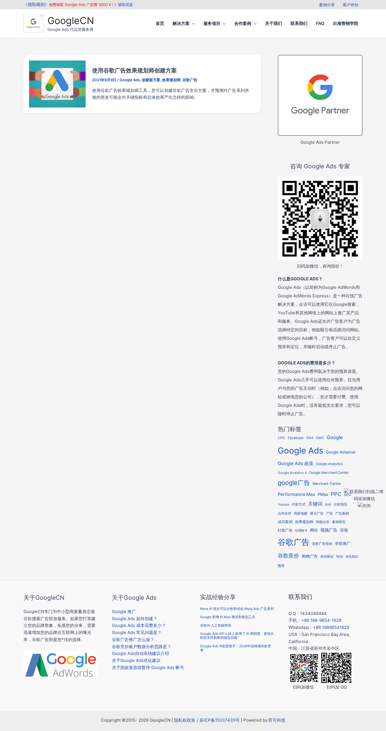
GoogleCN (70, 20)
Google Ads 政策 (295, 463)
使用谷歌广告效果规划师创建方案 (134, 70)
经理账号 (301, 530)
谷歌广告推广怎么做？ (133, 639)
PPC (336, 494)
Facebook (296, 438)
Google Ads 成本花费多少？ (139, 625)
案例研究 (339, 522)
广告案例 (342, 513)
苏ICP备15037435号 (219, 720)
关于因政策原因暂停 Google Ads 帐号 (148, 667)
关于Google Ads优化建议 (136, 660)
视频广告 (328, 530)
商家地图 (300, 513)
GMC (320, 438)
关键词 (315, 504)
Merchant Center (327, 483)
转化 (339, 556)
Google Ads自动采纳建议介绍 (140, 653)
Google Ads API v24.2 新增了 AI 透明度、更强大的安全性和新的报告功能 (237, 635)
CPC (281, 438)
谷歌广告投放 (322, 544)
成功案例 (285, 521)
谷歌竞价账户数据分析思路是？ (141, 646)
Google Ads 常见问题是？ (137, 632)
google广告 (294, 482)
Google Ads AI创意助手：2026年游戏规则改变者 (235, 648)
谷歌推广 (343, 543)
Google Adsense (340, 452)
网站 (314, 530)
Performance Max (296, 494)
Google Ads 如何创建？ (134, 618)
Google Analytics (329, 464)
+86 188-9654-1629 (321, 620)
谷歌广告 (190, 80)
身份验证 (327, 556)
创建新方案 (151, 80)
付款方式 (298, 504)
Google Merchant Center (329, 472)
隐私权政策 (184, 720)
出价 (328, 504)
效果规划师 (171, 80)
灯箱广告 (285, 530)
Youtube (283, 504)
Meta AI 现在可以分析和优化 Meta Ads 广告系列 (237, 609)
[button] (192, 23)
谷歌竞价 (288, 555)
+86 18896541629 (331, 627)
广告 (329, 513)
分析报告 (340, 504)
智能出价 (322, 522)
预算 (281, 566)
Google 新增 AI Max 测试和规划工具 (227, 617)
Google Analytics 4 (292, 473)
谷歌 (344, 530)
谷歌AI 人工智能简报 (215, 625)
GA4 (309, 438)
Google (335, 437)
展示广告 (317, 513)
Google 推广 (124, 611)
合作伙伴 (284, 513)
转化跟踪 (352, 556)
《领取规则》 (36, 4)
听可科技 (276, 720)
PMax (323, 494)
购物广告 (310, 556)
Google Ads (130, 80)
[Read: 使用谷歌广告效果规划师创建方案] (57, 83)
